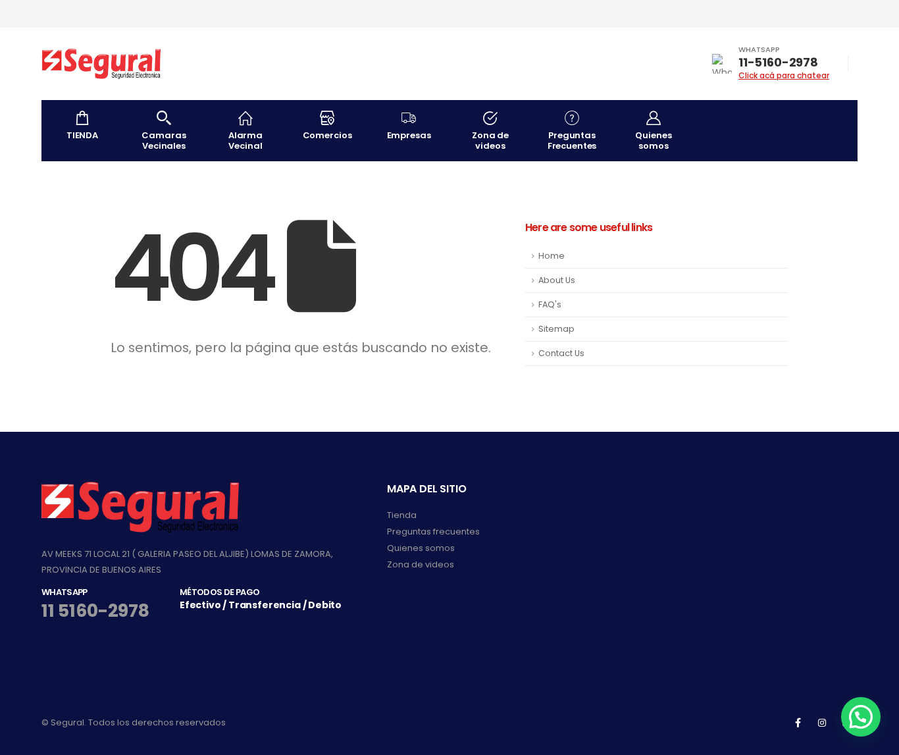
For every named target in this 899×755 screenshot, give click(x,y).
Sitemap (556, 328)
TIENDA (82, 135)
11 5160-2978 (95, 610)
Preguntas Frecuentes (572, 140)
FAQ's (549, 304)
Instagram (822, 723)
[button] (861, 717)
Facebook (798, 723)
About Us (556, 280)
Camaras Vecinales (163, 140)
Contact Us (561, 353)
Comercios (327, 135)
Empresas (409, 135)
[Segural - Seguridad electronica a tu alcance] (101, 64)
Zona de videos (490, 140)
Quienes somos (653, 140)
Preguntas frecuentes (433, 531)
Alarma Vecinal (245, 140)
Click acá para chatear (783, 75)
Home (551, 255)
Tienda (402, 515)
